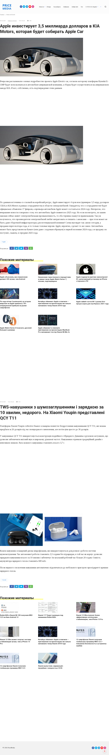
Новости (41, 7)
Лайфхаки (66, 7)
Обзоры (49, 7)
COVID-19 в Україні (91, 7)
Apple (4, 242)
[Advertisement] (54, 108)
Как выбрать (57, 7)
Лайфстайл (75, 7)
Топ (82, 7)
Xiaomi (4, 580)
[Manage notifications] (104, 751)
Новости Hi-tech (12, 20)
